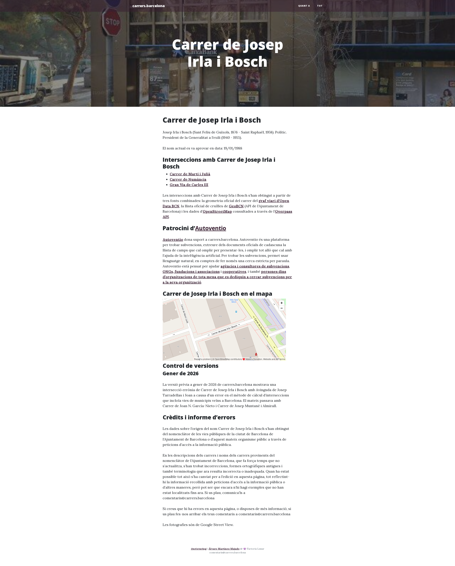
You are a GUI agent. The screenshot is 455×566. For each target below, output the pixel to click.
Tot (320, 5)
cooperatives (234, 271)
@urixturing (199, 548)
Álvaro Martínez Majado (224, 548)
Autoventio (210, 228)
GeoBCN (236, 206)
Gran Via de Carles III (189, 184)
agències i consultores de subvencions (255, 266)
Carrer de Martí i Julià (190, 174)
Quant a (304, 5)
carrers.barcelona (148, 5)
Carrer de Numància (188, 179)
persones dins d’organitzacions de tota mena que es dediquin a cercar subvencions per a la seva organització (227, 276)
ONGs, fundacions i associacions (191, 271)
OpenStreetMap (217, 211)
